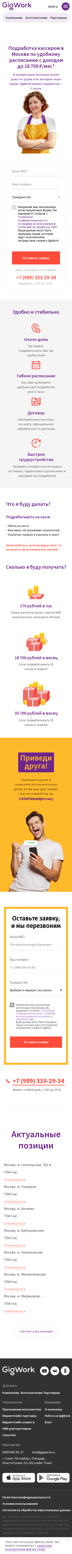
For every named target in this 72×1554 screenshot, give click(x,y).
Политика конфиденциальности (26, 1497)
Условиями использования (35, 224)
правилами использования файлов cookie (28, 1547)
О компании (53, 1409)
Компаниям (14, 18)
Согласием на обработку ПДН (37, 227)
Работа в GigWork (57, 1416)
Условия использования (20, 1504)
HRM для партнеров (16, 1428)
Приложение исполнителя (21, 1409)
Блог (48, 1422)
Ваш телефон (19, 959)
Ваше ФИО (17, 937)
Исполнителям (36, 18)
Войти (53, 6)
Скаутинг (9, 1435)
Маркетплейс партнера (19, 1416)
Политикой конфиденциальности (32, 218)
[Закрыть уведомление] (69, 1540)
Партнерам (58, 18)
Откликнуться (14, 1180)
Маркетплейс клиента (18, 1422)
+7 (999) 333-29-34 (36, 277)
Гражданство (19, 982)
